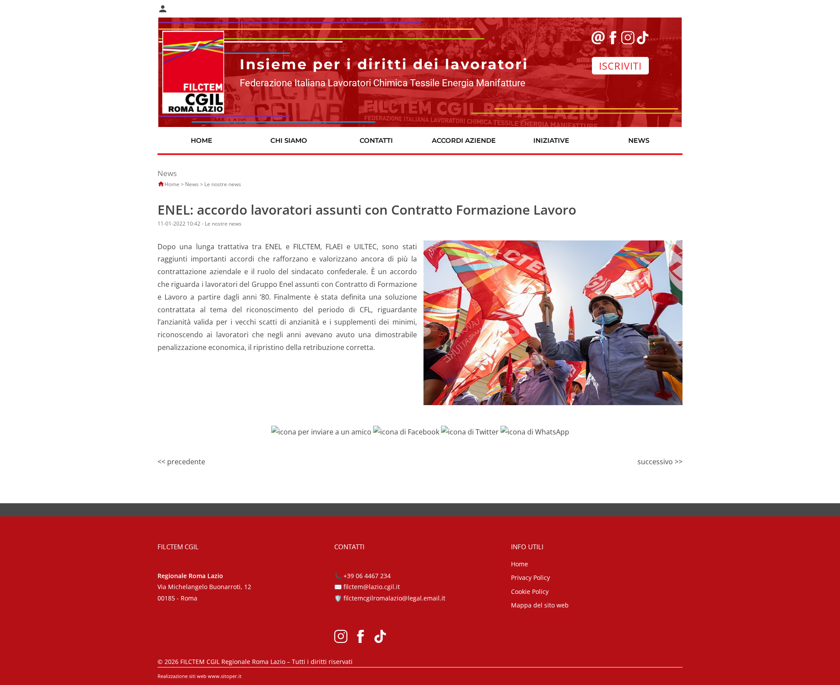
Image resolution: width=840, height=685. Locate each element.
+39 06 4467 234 (367, 576)
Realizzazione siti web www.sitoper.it (200, 676)
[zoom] (553, 322)
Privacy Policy (530, 577)
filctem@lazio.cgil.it (371, 587)
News (192, 184)
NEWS (638, 140)
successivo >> (659, 461)
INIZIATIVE (551, 140)
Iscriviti (620, 65)
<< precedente (181, 461)
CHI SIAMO (288, 140)
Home (171, 184)
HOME (201, 140)
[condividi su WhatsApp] (534, 431)
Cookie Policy (530, 591)
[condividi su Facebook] (406, 431)
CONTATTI (376, 140)
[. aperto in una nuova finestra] (340, 635)
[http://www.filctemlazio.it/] (193, 71)
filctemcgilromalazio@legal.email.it (394, 598)
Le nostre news (222, 184)
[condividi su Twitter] (470, 431)
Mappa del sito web (540, 605)
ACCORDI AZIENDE (464, 140)
